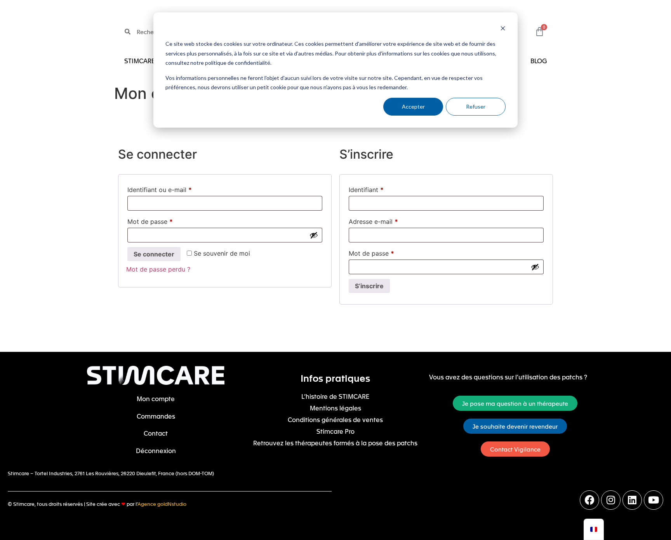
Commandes (156, 416)
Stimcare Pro (335, 431)
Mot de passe (150, 221)
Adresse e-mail (373, 221)
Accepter (413, 106)
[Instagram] (611, 500)
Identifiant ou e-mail (159, 190)
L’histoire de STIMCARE (335, 396)
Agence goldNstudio (161, 503)
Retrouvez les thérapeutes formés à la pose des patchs (335, 442)
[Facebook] (589, 500)
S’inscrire (369, 286)
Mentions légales (335, 407)
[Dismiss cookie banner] (503, 29)
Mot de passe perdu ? (158, 269)
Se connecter (154, 254)
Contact (156, 433)
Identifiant (366, 190)
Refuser (475, 106)
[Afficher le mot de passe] (313, 235)
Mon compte (156, 398)
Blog (538, 60)
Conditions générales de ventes (335, 419)
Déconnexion (156, 450)
